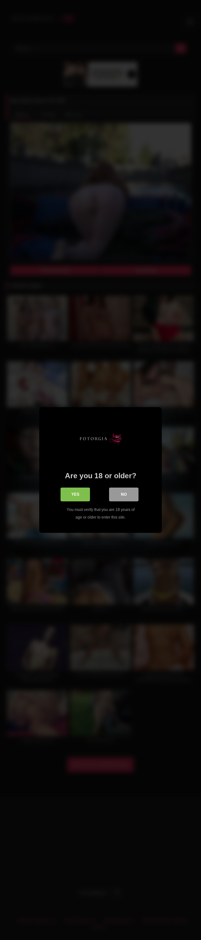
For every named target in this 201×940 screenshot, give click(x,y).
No (124, 494)
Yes (75, 494)
